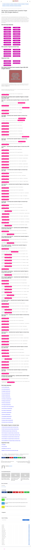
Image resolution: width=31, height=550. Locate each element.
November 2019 (15, 534)
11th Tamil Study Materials (5, 389)
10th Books (11, 5)
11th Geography (7, 42)
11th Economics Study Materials (6, 412)
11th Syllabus (3, 444)
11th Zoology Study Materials (6, 404)
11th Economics (7, 40)
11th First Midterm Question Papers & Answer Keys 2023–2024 (25, 479)
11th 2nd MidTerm (7, 51)
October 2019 (15, 535)
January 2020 (15, 531)
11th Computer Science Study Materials (7, 406)
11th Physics (7, 31)
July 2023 (15, 527)
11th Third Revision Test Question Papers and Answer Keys (10, 436)
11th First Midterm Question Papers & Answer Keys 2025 (5, 479)
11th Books (15, 5)
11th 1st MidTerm (7, 49)
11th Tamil (7, 27)
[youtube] (21, 492)
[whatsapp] (19, 457)
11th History (17, 40)
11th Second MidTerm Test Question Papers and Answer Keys (10, 440)
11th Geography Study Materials (6, 416)
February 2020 (15, 530)
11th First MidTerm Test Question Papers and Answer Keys (10, 438)
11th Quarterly (16, 49)
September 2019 (15, 536)
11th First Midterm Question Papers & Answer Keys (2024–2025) (15, 479)
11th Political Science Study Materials (7, 422)
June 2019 (15, 540)
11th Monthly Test (7, 63)
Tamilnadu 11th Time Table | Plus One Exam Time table (9, 450)
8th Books (4, 5)
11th (3, 8)
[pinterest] (11, 457)
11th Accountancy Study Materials (6, 408)
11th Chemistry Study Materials (6, 398)
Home (2, 8)
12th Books (19, 5)
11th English (16, 27)
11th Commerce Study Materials (6, 410)
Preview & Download (5, 94)
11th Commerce (16, 38)
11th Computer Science (16, 36)
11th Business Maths (7, 44)
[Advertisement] (15, 548)
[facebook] (3, 457)
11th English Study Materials (5, 391)
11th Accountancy (7, 38)
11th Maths (16, 29)
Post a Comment (3, 486)
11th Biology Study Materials (5, 400)
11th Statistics (16, 42)
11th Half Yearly (16, 51)
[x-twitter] (7, 457)
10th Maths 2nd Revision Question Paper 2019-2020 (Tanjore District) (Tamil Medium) (16, 503)
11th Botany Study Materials (5, 402)
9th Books (7, 5)
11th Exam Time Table (16, 63)
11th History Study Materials (5, 414)
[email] (24, 457)
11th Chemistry (16, 31)
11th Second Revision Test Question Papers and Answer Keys (10, 434)
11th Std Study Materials (5, 387)
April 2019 (15, 543)
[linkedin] (15, 457)
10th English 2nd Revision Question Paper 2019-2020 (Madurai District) (15, 506)
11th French (7, 29)
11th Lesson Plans (4, 446)
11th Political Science (16, 44)
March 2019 (15, 544)
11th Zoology (7, 36)
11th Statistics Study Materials (6, 418)
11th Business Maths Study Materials (7, 420)
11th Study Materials (7, 65)
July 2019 (15, 539)
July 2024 (15, 526)
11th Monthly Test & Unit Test (6, 448)
